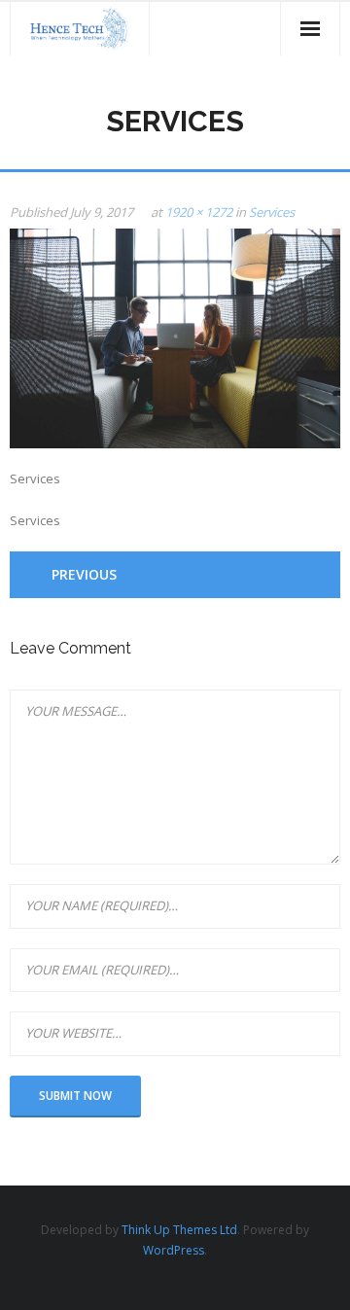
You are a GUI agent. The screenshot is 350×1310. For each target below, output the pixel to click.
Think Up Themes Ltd (179, 1229)
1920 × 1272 (198, 212)
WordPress (173, 1250)
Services (272, 212)
